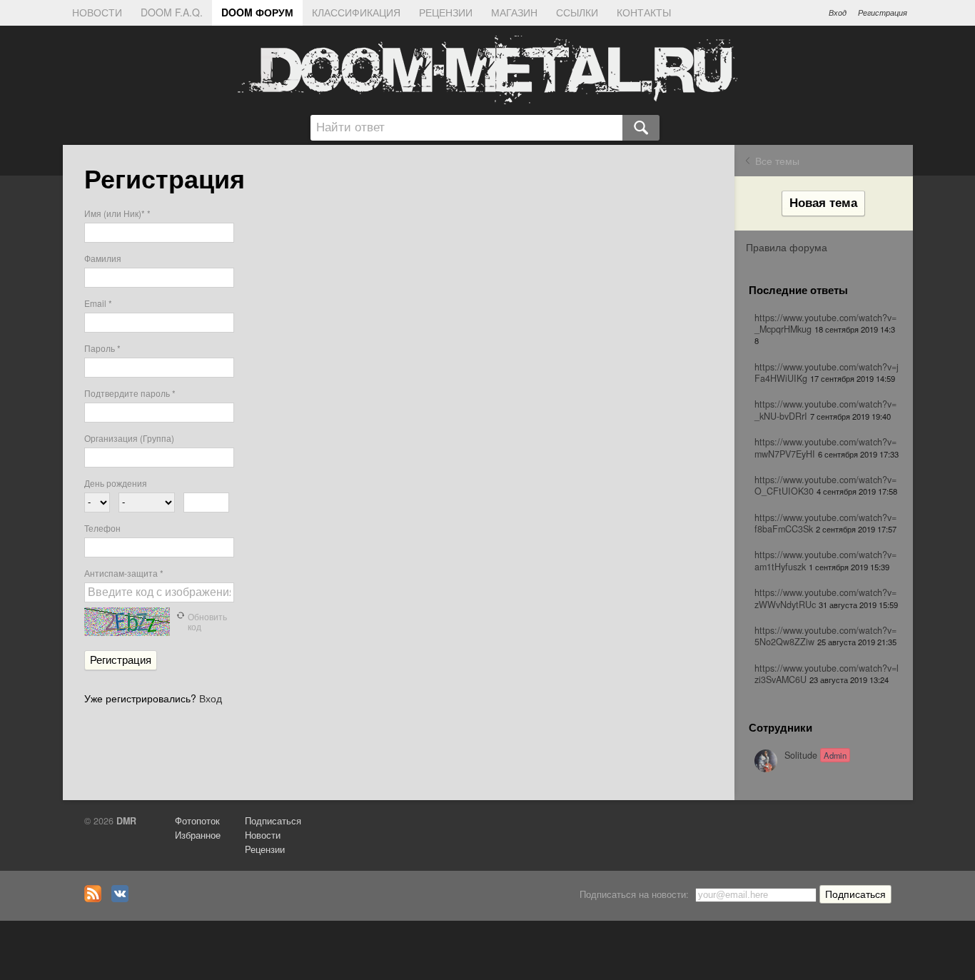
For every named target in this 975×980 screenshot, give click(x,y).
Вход (838, 12)
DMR (126, 820)
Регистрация (882, 12)
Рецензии (265, 849)
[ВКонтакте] (123, 898)
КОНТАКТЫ (644, 12)
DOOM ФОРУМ (257, 12)
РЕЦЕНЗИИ (446, 12)
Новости (263, 835)
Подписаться (273, 820)
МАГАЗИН (514, 12)
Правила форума (786, 247)
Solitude (815, 755)
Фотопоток (197, 820)
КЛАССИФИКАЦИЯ (356, 12)
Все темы (777, 160)
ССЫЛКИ (577, 12)
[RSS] (96, 898)
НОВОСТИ (97, 12)
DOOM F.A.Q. (172, 12)
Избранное (198, 835)
